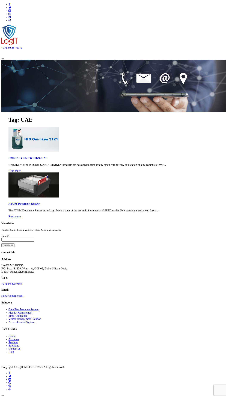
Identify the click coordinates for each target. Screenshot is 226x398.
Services (60, 52)
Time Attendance (17, 315)
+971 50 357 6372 (11, 47)
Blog (11, 351)
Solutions (40, 52)
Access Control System (21, 322)
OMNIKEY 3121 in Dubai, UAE (27, 157)
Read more (14, 170)
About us (24, 52)
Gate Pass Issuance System (23, 309)
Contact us (95, 52)
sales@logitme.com (12, 295)
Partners (79, 52)
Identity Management (20, 312)
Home (10, 52)
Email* (5, 236)
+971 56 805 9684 (11, 283)
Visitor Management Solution (24, 318)
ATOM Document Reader (24, 203)
